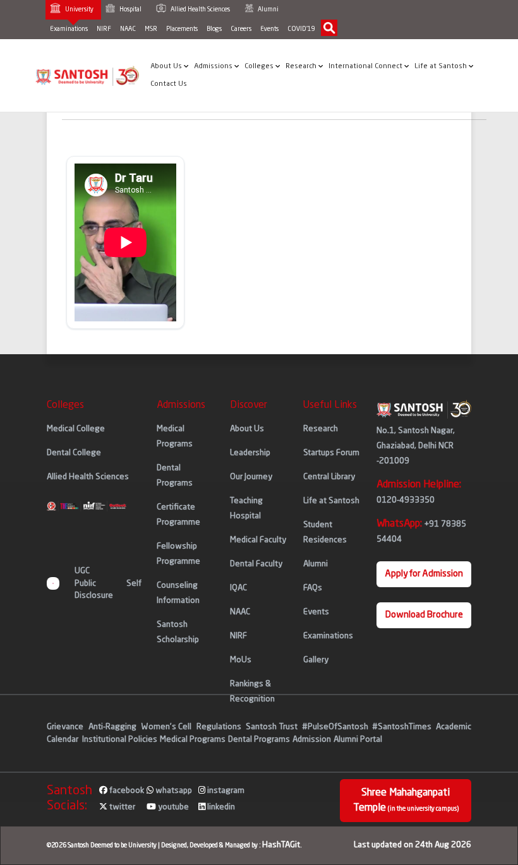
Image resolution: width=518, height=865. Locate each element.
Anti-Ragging (113, 727)
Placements (182, 29)
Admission (311, 740)
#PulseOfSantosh (335, 727)
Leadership (250, 453)
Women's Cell (168, 727)
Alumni (267, 9)
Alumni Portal (358, 740)
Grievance (66, 727)
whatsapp (173, 791)
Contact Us (168, 84)
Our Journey (251, 477)
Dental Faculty (256, 564)
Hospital (130, 9)
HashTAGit (281, 845)
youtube (172, 807)
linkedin (220, 807)
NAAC (128, 29)
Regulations (219, 727)
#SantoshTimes (401, 727)
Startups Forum (331, 453)
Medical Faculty (258, 540)
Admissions (214, 66)
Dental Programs (259, 740)
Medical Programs (193, 740)
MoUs (240, 660)
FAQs (312, 588)
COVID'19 (301, 29)
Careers (241, 29)
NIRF (104, 29)
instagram (224, 791)
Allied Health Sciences (199, 9)
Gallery (315, 660)
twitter (121, 807)
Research (302, 66)
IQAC (238, 588)
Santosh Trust (271, 727)
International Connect (366, 66)
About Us (167, 66)
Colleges (259, 66)
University (78, 9)
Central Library (329, 477)
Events (269, 29)
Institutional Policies (119, 740)
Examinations (69, 29)
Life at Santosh (441, 66)
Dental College (74, 453)
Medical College (76, 429)
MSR (151, 29)
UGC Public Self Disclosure (108, 583)
